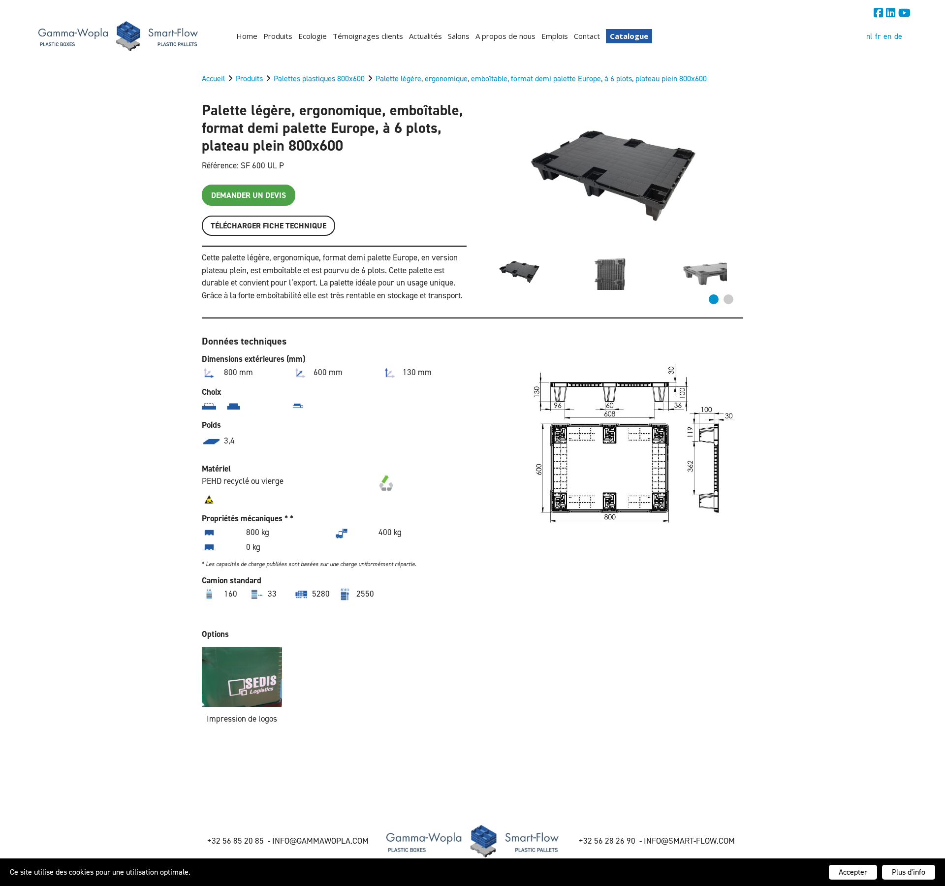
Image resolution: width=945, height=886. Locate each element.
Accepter (853, 872)
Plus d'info (908, 872)
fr (878, 36)
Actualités (425, 36)
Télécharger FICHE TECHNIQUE (268, 226)
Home (246, 36)
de (898, 36)
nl (869, 36)
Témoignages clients (368, 36)
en (887, 36)
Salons (459, 36)
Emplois (554, 36)
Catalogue (629, 36)
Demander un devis (248, 195)
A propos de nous (505, 36)
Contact (587, 36)
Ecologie (312, 36)
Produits (277, 36)
